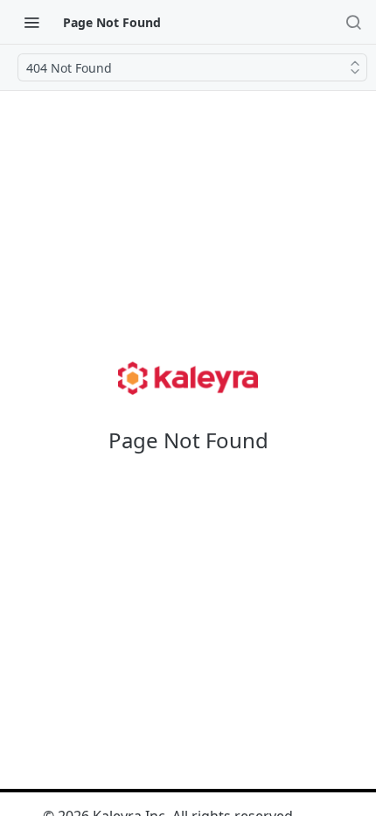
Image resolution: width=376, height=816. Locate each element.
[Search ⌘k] (353, 22)
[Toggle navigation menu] (31, 22)
